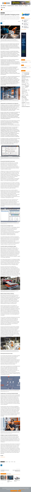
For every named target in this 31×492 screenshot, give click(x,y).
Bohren (23, 80)
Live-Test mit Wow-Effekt (3, 480)
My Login (29, 0)
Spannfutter (28, 102)
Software (24, 102)
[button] (29, 6)
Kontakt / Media (3, 7)
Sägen (14, 461)
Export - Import (27, 83)
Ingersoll (23, 92)
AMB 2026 (25, 21)
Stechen (23, 103)
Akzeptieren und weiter (14, 490)
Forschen (23, 86)
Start (1, 11)
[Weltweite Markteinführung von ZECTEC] (10, 478)
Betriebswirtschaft (25, 79)
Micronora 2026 (26, 24)
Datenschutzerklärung (22, 489)
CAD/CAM (27, 80)
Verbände (23, 105)
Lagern (9, 461)
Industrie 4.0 (6, 461)
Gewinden (23, 87)
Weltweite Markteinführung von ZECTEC (9, 481)
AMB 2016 (23, 74)
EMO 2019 (23, 83)
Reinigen (25, 98)
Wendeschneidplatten (26, 106)
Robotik (12, 461)
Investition (26, 92)
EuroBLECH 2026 (26, 27)
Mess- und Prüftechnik (24, 97)
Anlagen (3, 11)
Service (25, 101)
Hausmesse (26, 87)
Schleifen (27, 99)
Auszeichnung (24, 75)
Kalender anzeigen (23, 29)
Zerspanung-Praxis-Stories (10, 5)
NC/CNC (23, 98)
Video (25, 105)
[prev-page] (1, 483)
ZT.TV (23, 5)
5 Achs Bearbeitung (25, 72)
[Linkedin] (1, 23)
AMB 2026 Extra (4, 5)
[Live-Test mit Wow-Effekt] (3, 478)
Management (23, 95)
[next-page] (2, 483)
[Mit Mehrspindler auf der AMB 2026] (17, 478)
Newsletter (26, 5)
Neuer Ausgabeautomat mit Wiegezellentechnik (16, 470)
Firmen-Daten (20, 5)
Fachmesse (24, 84)
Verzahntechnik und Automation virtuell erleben (5, 470)
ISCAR (23, 93)
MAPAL (27, 95)
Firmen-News (16, 5)
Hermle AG (23, 88)
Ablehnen (19, 490)
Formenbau (28, 84)
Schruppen (23, 101)
